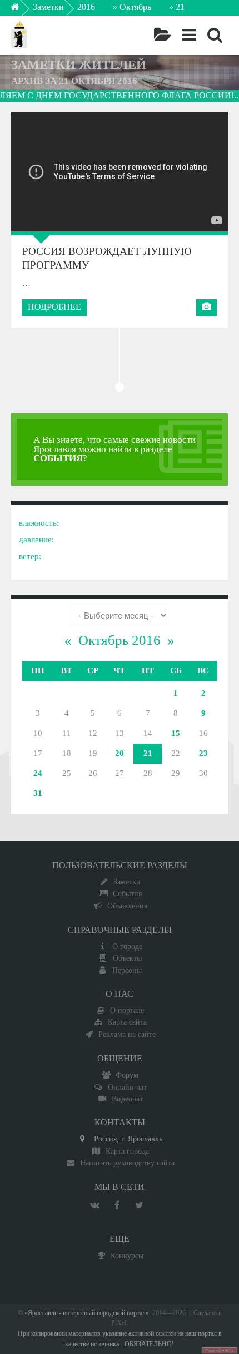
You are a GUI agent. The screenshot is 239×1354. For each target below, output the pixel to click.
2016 (86, 7)
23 (203, 753)
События (127, 893)
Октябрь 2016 (119, 640)
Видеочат (127, 1098)
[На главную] (23, 10)
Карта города (127, 1151)
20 (119, 753)
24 (37, 773)
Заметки (48, 7)
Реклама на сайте (127, 1034)
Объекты (127, 957)
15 (175, 733)
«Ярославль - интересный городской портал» (86, 1313)
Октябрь (135, 7)
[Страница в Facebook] (116, 1205)
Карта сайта (127, 1021)
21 (147, 753)
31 (37, 793)
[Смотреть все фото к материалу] (206, 307)
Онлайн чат (127, 1087)
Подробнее (54, 307)
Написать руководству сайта (127, 1162)
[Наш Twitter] (139, 1205)
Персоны (127, 970)
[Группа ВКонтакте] (94, 1205)
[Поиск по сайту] (215, 35)
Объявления (127, 905)
